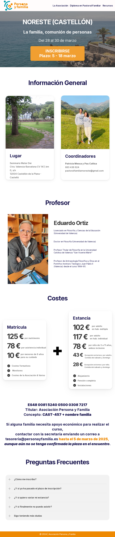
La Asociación (60, 5)
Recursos (108, 5)
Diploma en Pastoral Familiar (85, 5)
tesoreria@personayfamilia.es (31, 439)
